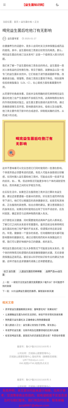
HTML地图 (34, 363)
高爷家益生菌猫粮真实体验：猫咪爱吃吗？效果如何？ (31, 309)
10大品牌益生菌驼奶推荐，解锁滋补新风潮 (32, 291)
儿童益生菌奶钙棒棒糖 (30, 271)
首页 (16, 22)
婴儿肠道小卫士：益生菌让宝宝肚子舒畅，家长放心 (30, 325)
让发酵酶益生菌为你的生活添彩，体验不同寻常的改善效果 (34, 314)
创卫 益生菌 (9, 271)
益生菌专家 (13, 38)
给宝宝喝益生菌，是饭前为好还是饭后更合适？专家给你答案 (35, 335)
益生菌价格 (26, 22)
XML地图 (23, 363)
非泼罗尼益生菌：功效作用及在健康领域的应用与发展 (31, 330)
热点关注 (44, 363)
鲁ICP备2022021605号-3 (38, 346)
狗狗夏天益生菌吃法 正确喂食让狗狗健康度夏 (27, 320)
